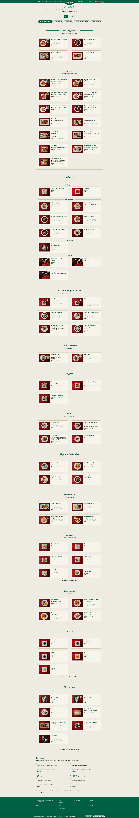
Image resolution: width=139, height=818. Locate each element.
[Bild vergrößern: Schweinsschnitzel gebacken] (77, 83)
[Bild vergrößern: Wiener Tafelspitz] (44, 56)
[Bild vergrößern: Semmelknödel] (77, 560)
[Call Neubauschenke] (92, 805)
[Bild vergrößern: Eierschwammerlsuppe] (44, 192)
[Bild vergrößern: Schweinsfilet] (44, 206)
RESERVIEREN (97, 1)
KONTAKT (59, 1)
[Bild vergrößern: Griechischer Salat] (77, 439)
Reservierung (61, 806)
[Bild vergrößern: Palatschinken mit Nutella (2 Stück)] (44, 725)
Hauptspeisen (58, 21)
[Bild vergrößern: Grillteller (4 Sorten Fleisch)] (44, 135)
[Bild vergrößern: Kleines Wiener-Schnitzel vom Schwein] (77, 603)
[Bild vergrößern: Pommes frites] (44, 547)
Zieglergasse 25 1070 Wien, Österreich (39, 805)
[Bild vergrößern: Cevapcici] (44, 149)
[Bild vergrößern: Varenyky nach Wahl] (44, 316)
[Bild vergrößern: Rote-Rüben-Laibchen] (77, 466)
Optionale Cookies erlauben (99, 816)
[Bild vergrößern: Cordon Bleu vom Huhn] (44, 109)
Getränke (72, 16)
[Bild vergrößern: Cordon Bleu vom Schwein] (77, 96)
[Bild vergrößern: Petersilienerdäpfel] (44, 560)
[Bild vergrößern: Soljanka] (77, 302)
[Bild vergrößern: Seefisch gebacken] (77, 520)
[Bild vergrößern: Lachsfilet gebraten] (77, 507)
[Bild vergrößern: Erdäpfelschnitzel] (44, 466)
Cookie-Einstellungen (62, 808)
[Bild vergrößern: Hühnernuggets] (44, 603)
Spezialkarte (68, 21)
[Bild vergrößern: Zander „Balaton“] (77, 206)
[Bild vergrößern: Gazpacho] (77, 192)
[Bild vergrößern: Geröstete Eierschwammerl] (44, 219)
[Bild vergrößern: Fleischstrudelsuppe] (44, 398)
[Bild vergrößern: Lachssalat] (44, 439)
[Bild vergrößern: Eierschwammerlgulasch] (44, 233)
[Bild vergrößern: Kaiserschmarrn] (44, 712)
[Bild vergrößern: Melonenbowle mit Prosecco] (44, 262)
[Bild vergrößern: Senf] (44, 669)
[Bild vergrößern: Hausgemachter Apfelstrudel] (44, 699)
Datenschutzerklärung (72, 816)
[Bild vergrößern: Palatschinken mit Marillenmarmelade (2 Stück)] (77, 712)
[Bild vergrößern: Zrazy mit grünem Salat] (77, 316)
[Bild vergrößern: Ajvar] (77, 656)
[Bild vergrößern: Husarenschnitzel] (77, 219)
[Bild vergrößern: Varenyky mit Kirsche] (77, 329)
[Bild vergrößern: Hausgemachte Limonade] (44, 275)
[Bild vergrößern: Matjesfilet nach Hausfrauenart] (44, 358)
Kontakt (60, 805)
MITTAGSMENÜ (53, 1)
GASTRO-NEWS (81, 1)
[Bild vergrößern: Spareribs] (77, 122)
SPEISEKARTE (45, 1)
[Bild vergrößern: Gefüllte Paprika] (77, 233)
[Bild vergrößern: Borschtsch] (44, 302)
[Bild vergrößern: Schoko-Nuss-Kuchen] (77, 725)
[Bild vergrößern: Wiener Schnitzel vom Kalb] (44, 43)
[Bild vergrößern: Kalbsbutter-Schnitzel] (77, 149)
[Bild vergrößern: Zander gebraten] (44, 507)
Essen (66, 16)
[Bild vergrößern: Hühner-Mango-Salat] (77, 426)
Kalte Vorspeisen (96, 21)
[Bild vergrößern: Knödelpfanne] (77, 479)
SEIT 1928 (89, 1)
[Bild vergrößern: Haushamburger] (44, 162)
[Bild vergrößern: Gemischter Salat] (44, 573)
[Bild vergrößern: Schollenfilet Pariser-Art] (44, 520)
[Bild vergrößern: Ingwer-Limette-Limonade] (77, 262)
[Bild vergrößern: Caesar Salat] (44, 426)
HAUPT (39, 1)
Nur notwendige (88, 816)
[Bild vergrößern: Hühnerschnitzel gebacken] (44, 96)
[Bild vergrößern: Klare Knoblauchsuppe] (77, 385)
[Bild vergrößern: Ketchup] (77, 643)
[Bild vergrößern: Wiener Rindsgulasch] (77, 43)
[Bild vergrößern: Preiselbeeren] (44, 643)
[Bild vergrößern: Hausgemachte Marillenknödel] (44, 247)
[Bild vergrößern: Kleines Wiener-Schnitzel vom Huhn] (44, 616)
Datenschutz (60, 802)
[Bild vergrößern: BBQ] (44, 656)
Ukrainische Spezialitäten (82, 21)
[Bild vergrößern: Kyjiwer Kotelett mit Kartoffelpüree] (44, 329)
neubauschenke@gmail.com (94, 803)
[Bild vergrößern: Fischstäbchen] (77, 616)
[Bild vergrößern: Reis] (77, 547)
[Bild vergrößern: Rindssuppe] (44, 385)
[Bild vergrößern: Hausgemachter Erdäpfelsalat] (77, 573)
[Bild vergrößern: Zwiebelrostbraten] (77, 56)
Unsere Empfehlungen (45, 21)
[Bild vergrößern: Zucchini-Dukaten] (44, 479)
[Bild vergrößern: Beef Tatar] (77, 358)
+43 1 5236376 (92, 802)
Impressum (60, 803)
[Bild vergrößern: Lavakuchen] (44, 739)
